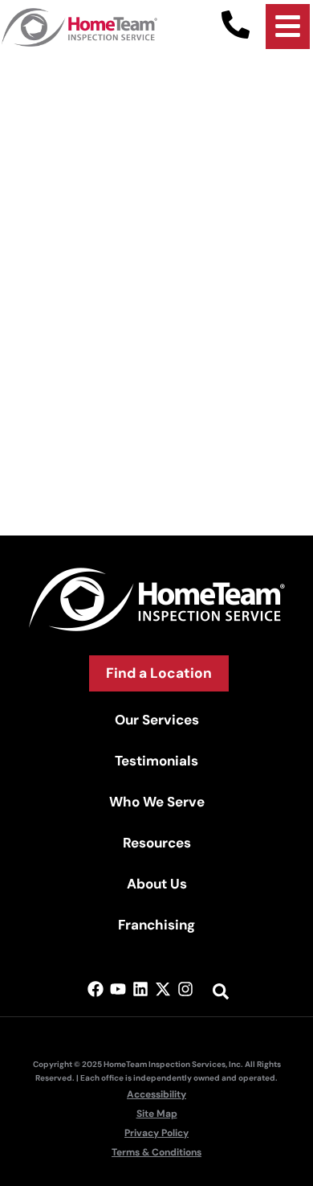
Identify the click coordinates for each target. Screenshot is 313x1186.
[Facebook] (95, 989)
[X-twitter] (163, 989)
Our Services (157, 719)
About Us (157, 884)
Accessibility (156, 1094)
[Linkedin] (140, 989)
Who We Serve (157, 802)
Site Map (156, 1113)
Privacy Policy (156, 1132)
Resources (157, 843)
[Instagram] (185, 989)
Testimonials (156, 760)
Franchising (156, 925)
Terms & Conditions (156, 1152)
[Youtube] (118, 989)
